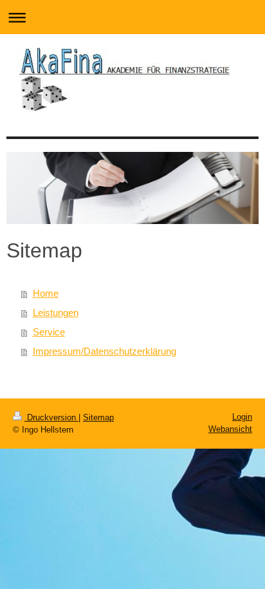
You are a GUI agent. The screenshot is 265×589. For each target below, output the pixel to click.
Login (242, 417)
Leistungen (55, 312)
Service (49, 331)
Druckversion (51, 417)
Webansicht (230, 429)
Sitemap (98, 417)
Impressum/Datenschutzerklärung (104, 351)
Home (46, 293)
